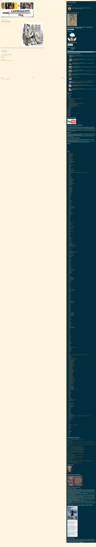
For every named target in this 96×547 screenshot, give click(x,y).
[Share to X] (9, 54)
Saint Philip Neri (70, 383)
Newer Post (2, 77)
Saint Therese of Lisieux (71, 387)
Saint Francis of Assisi (71, 370)
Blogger (83, 542)
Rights (69, 351)
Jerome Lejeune (70, 276)
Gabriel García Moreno (71, 255)
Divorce (69, 226)
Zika (69, 435)
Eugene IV (70, 237)
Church (69, 202)
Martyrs (69, 292)
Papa (69, 318)
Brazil (69, 185)
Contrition (70, 211)
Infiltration (70, 273)
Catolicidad (4, 54)
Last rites (70, 281)
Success (70, 408)
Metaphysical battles (71, 297)
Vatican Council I (70, 427)
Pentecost (70, 328)
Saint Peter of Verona (71, 382)
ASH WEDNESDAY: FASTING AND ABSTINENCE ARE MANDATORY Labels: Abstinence (78, 172)
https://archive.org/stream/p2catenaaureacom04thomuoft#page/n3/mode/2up (75, 452)
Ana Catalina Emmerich (71, 161)
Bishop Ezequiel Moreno (71, 179)
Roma (69, 353)
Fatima (69, 247)
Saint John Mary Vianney (71, 377)
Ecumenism (70, 231)
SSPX (69, 404)
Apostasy (70, 167)
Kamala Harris (70, 280)
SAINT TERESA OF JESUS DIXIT (75, 77)
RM (69, 352)
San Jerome (70, 392)
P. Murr (69, 316)
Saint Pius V (70, 384)
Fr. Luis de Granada (71, 252)
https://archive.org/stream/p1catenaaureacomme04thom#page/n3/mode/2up (75, 451)
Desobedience (70, 224)
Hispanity (70, 263)
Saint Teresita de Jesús (71, 386)
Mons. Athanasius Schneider (72, 301)
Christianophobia (70, 200)
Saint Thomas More (71, 388)
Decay (69, 221)
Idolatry (69, 268)
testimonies (70, 413)
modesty (70, 300)
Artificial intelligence (71, 171)
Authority (70, 174)
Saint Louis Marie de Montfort (72, 379)
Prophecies (70, 341)
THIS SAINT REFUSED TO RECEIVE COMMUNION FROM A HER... (76, 103)
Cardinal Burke (70, 187)
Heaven (69, 261)
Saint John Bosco (71, 375)
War (69, 432)
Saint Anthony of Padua (71, 361)
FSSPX (69, 254)
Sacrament (70, 355)
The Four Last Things (71, 414)
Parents (69, 320)
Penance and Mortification (71, 327)
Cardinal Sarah (70, 192)
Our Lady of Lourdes (71, 314)
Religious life (70, 348)
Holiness (70, 264)
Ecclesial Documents (71, 230)
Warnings (70, 433)
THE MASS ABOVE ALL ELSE (71, 102)
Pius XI (69, 332)
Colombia (70, 204)
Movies (69, 306)
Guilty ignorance (70, 260)
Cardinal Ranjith (70, 191)
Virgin (69, 430)
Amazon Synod (70, 160)
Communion (70, 206)
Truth (69, 421)
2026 (68, 94)
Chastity (70, 196)
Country (69, 215)
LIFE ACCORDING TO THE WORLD (72, 105)
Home (32, 77)
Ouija (69, 312)
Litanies (69, 285)
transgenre (70, 420)
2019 (68, 113)
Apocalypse (70, 166)
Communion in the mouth (71, 207)
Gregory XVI (70, 259)
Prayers (69, 339)
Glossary (70, 257)
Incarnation (70, 271)
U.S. (69, 422)
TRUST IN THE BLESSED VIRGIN (72, 101)
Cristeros (70, 216)
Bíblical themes (70, 178)
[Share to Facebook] (10, 54)
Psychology (70, 343)
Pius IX (69, 331)
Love (69, 287)
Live (69, 286)
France (69, 253)
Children (70, 198)
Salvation (70, 391)
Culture (69, 218)
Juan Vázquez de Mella (71, 279)
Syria (69, 411)
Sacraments (70, 356)
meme (69, 295)
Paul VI (69, 324)
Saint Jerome (70, 374)
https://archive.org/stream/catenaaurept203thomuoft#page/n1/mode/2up (75, 450)
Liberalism (70, 284)
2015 (68, 116)
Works (69, 434)
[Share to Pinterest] (11, 54)
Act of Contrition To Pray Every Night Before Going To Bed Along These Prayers (80, 73)
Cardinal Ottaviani (71, 190)
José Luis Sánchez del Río (72, 277)
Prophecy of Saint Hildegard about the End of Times (77, 55)
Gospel (69, 258)
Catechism (70, 194)
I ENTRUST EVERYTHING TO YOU (76, 66)
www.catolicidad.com (71, 3)
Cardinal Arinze (70, 186)
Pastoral (70, 322)
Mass (69, 293)
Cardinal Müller (70, 189)
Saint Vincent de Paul (71, 389)
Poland (69, 334)
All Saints (70, 159)
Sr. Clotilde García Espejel (72, 403)
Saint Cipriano (70, 367)
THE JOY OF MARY (70, 100)
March (69, 107)
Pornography (70, 337)
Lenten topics (70, 282)
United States (70, 425)
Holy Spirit (70, 266)
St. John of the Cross (71, 406)
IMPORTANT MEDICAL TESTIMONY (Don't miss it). (77, 62)
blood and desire (70, 184)
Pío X (69, 330)
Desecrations (70, 223)
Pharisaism (70, 329)
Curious (69, 219)
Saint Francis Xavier (71, 371)
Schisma (70, 394)
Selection (70, 396)
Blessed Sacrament (71, 183)
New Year (70, 307)
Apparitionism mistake (71, 168)
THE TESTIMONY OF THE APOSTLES (72, 104)
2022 (68, 111)
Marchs (69, 290)
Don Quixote (70, 228)
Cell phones (70, 195)
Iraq (69, 274)
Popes (69, 336)
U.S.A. (69, 423)
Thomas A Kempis (71, 417)
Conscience (70, 210)
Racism (69, 345)
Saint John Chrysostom (71, 376)
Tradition (70, 419)
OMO (69, 311)
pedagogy (70, 325)
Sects (69, 395)
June (69, 96)
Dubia (69, 229)
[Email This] (8, 54)
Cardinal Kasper (70, 188)
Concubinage (70, 208)
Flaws (69, 249)
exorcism (70, 238)
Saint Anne (70, 359)
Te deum (70, 412)
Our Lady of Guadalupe (71, 313)
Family (69, 240)
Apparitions (70, 169)
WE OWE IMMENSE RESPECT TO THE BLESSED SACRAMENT (75, 98)
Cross (69, 217)
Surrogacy (70, 409)
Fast (69, 242)
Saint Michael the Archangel (72, 380)
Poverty (69, 338)
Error (69, 235)
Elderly (69, 233)
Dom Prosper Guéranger (71, 227)
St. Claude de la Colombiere (72, 405)
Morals (69, 304)
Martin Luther (70, 291)
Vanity (69, 426)
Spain (69, 402)
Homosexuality (70, 267)
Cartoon (69, 193)
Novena (69, 309)
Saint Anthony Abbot (71, 360)
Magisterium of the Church (72, 289)
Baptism (70, 175)
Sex (69, 397)
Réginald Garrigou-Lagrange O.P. (72, 347)
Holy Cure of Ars (70, 265)
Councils (70, 214)
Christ (69, 199)
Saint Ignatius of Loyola (71, 373)
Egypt (69, 232)
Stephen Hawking (71, 407)
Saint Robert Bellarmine (71, 385)
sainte (69, 390)
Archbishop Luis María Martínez (72, 170)
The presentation (70, 416)
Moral (69, 303)
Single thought (70, 398)
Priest (69, 340)
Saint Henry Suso (71, 372)
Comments (69, 45)
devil (69, 225)
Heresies (70, 262)
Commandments (70, 205)
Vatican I (70, 428)
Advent (69, 157)
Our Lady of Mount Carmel (72, 315)
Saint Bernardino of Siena (71, 364)
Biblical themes (70, 177)
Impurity (70, 270)
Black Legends (70, 181)
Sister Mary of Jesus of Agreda (72, 399)
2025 (68, 109)
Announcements (70, 165)
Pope (69, 335)
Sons (69, 401)
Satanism (70, 393)
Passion (70, 321)
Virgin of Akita (70, 431)
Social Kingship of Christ (71, 400)
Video (69, 429)
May (69, 294)
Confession (70, 209)
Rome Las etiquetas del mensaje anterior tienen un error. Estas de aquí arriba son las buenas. (79, 354)
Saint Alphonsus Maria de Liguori (72, 358)
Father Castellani (70, 244)
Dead (69, 220)
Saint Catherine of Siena (71, 366)
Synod (69, 410)
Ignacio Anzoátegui (71, 269)
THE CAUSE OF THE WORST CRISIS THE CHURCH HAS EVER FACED (80, 84)
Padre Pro (70, 317)
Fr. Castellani (70, 251)
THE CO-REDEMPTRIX (71, 106)
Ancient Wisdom (70, 162)
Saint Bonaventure (71, 365)
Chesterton (70, 197)
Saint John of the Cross (5, 55)
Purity (69, 344)
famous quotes (70, 241)
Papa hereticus (70, 319)
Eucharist (70, 236)
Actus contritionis (71, 155)
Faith (69, 239)
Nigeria (69, 308)
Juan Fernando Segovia (71, 278)
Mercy (69, 296)
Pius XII (70, 333)
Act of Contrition (70, 154)
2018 (68, 114)
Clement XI (70, 203)
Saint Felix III (70, 369)
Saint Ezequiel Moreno (71, 368)
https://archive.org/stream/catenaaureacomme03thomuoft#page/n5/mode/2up (75, 449)
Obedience (70, 310)
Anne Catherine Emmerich (71, 164)
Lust (69, 288)
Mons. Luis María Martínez (72, 302)
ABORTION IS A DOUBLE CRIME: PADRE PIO (77, 88)
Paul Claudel (70, 323)
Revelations (70, 349)
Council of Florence (71, 213)
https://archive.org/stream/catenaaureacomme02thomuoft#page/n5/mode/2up (75, 448)
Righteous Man (70, 350)
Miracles (70, 299)
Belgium (70, 176)
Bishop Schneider (71, 180)
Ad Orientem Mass (71, 156)
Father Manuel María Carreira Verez (72, 245)
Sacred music (70, 357)
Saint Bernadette (70, 363)
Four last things (70, 250)
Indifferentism (70, 272)
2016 (68, 115)
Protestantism (70, 342)
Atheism (70, 173)
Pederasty (70, 326)
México (69, 298)
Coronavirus (70, 212)
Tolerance (70, 418)
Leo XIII (69, 283)
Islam (69, 275)
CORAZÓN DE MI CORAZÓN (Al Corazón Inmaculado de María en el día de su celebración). (80, 7)
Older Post (63, 77)
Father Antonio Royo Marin (72, 243)
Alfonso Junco (70, 158)
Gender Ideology (70, 256)
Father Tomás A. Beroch (71, 246)
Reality (69, 346)
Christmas (70, 201)
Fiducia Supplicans (71, 248)
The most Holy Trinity (71, 415)
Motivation (70, 305)
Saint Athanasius (70, 362)
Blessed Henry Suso (71, 182)
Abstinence (70, 153)
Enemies (70, 234)
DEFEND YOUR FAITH (71, 222)
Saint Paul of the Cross (71, 381)
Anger (69, 163)
